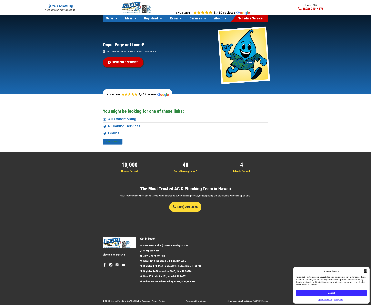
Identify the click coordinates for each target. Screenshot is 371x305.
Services (196, 18)
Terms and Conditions (196, 301)
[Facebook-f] (104, 265)
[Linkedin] (117, 265)
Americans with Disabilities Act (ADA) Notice (248, 301)
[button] (365, 271)
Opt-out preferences (325, 300)
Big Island (151, 18)
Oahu (109, 18)
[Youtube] (123, 265)
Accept (331, 293)
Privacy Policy (338, 300)
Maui (128, 18)
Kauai (174, 18)
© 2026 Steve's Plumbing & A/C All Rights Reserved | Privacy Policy (134, 301)
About (218, 18)
